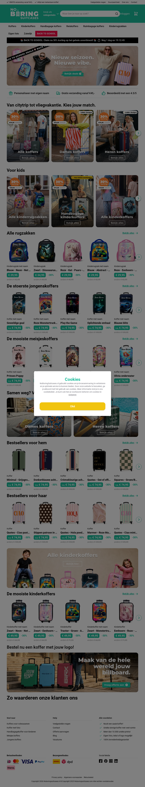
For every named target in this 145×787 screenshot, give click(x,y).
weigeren (72, 395)
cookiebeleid (49, 392)
